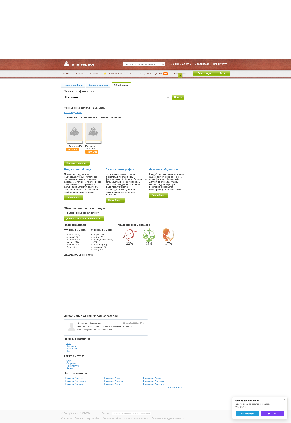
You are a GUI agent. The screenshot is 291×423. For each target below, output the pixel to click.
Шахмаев (71, 346)
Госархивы (94, 73)
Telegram (249, 413)
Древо (161, 73)
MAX (274, 413)
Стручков (71, 363)
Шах (68, 343)
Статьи (129, 73)
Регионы (80, 73)
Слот (68, 360)
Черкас (70, 368)
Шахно (69, 351)
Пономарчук (72, 366)
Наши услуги (144, 73)
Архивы (67, 73)
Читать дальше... (175, 387)
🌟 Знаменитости (113, 73)
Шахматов (71, 348)
